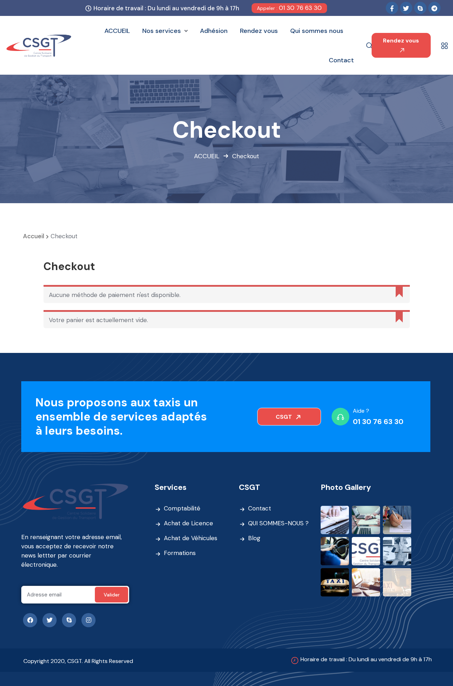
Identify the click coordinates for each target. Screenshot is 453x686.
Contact (259, 508)
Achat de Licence (188, 523)
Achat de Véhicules (190, 538)
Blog (254, 538)
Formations (180, 553)
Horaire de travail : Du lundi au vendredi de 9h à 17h (366, 659)
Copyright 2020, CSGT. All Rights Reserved (78, 661)
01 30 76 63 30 (289, 8)
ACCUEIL (206, 156)
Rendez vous (401, 40)
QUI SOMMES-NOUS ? (278, 523)
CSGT (284, 417)
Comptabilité (182, 508)
